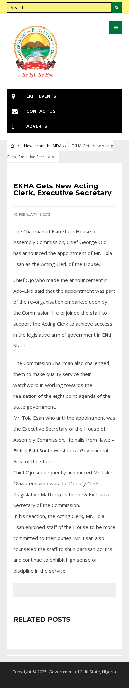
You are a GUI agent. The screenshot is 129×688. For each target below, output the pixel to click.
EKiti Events (41, 96)
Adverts (36, 126)
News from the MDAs (44, 146)
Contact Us (40, 111)
